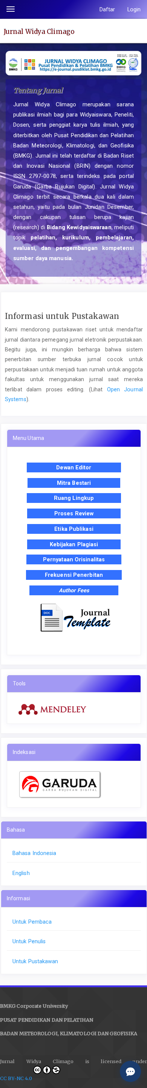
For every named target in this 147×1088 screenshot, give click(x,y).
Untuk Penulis (29, 941)
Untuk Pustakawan (35, 961)
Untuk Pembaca (32, 922)
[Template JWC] (74, 617)
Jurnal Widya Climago (39, 31)
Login (134, 9)
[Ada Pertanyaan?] (130, 1071)
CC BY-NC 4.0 (16, 1078)
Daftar (107, 9)
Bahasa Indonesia (34, 853)
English (21, 873)
